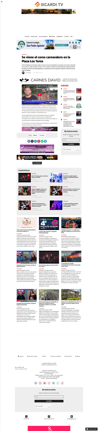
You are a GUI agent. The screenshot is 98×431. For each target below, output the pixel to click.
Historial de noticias (32, 356)
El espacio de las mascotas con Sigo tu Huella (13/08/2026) (26, 304)
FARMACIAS (60, 36)
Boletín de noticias (72, 131)
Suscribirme (71, 144)
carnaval (35, 135)
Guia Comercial (43, 36)
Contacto (21, 356)
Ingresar (78, 356)
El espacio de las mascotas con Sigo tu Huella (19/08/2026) (69, 115)
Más (71, 36)
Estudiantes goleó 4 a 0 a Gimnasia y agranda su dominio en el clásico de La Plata (70, 231)
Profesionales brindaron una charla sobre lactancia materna (69, 99)
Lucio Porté (28, 72)
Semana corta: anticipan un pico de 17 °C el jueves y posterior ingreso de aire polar (71, 303)
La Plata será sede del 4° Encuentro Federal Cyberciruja (48, 232)
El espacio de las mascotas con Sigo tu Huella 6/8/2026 (26, 266)
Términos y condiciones (55, 356)
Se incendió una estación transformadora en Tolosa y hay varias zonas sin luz (70, 265)
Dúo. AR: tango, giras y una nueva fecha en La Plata (40, 176)
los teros (42, 135)
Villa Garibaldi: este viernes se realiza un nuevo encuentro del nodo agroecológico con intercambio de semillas (69, 124)
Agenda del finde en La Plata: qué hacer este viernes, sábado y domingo (71, 191)
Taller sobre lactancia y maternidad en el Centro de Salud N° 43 (26, 230)
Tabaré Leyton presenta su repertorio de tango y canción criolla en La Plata (39, 205)
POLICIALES (34, 36)
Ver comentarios (37, 163)
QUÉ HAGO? (52, 36)
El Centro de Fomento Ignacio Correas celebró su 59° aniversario (69, 107)
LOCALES (28, 36)
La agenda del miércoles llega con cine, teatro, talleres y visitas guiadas (70, 205)
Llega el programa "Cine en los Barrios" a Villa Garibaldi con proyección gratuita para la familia (39, 191)
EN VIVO (44, 356)
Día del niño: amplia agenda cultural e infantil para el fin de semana (70, 177)
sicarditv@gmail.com (71, 418)
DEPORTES (63, 236)
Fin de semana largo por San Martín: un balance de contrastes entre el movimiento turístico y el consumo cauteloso (48, 304)
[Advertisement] (49, 344)
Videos (67, 36)
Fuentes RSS (69, 356)
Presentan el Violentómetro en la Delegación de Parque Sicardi (69, 92)
